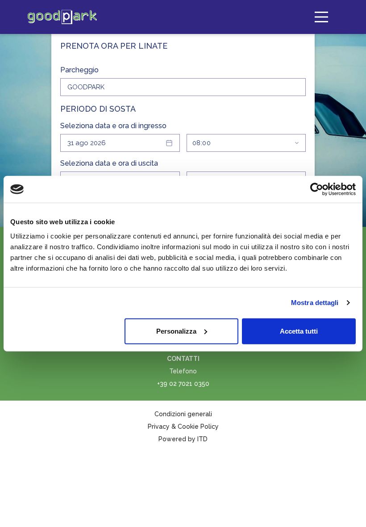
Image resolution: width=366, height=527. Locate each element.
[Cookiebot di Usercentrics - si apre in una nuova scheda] (317, 189)
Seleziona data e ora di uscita (109, 163)
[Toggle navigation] (321, 17)
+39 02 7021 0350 (183, 383)
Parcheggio (79, 70)
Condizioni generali (183, 414)
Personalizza (176, 331)
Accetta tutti (299, 331)
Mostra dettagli (315, 302)
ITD (202, 439)
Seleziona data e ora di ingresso (113, 125)
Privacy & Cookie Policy (183, 426)
